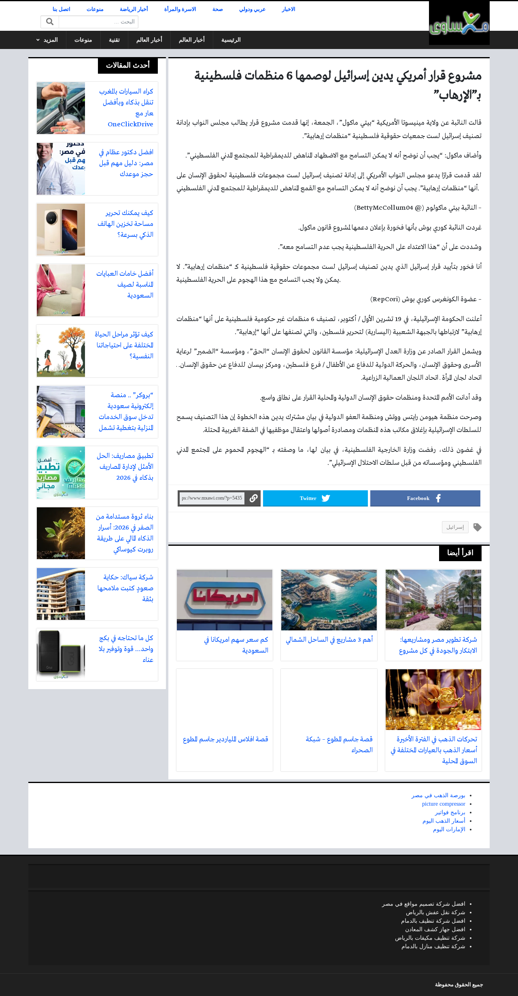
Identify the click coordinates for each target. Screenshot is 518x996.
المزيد (51, 40)
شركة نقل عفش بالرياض (435, 912)
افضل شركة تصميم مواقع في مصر (423, 904)
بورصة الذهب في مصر (438, 795)
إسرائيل (455, 527)
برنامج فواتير (450, 812)
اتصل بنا (61, 9)
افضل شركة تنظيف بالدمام (433, 921)
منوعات (95, 9)
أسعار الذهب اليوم (443, 821)
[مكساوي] (459, 23)
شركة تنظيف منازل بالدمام (433, 946)
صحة (217, 9)
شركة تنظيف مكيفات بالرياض (430, 938)
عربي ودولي (252, 9)
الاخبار (288, 9)
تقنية (114, 40)
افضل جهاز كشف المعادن (435, 929)
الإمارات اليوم (449, 829)
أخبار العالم (192, 40)
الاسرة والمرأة (180, 9)
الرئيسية (231, 40)
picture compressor (443, 804)
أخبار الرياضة (134, 9)
